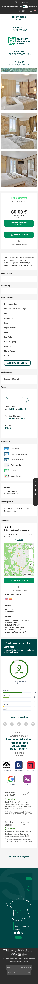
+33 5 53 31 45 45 (24, 2)
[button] (35, 11)
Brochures (26, 967)
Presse (10, 967)
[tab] (12, 398)
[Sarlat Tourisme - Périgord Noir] (19, 41)
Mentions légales (8, 958)
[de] (35, 11)
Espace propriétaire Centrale (19, 961)
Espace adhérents (29, 958)
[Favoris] (31, 11)
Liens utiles (18, 958)
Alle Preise (19, 218)
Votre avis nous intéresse (19, 973)
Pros (17, 967)
